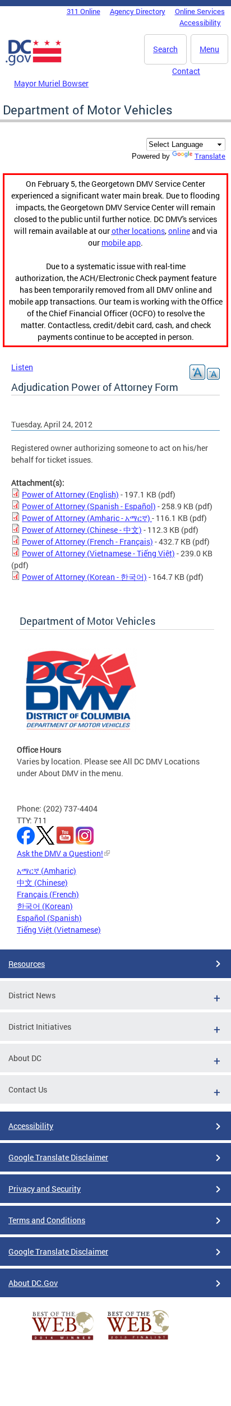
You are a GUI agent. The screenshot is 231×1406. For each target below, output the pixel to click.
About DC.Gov (33, 1283)
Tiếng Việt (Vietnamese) (59, 929)
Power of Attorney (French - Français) (87, 541)
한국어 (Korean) (45, 906)
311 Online (83, 11)
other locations (138, 230)
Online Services (200, 11)
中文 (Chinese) (42, 882)
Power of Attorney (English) (70, 494)
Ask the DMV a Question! (60, 853)
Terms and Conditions (46, 1220)
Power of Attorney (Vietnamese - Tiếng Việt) (98, 553)
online (179, 230)
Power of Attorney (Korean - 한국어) (84, 576)
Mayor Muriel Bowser (51, 83)
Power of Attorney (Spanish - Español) (89, 506)
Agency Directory (137, 11)
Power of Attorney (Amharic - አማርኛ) (87, 518)
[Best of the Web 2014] (62, 1340)
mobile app (121, 242)
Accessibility (200, 22)
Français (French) (48, 894)
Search (165, 49)
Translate (210, 156)
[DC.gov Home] (34, 63)
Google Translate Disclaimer (58, 1157)
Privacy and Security (44, 1188)
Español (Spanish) (49, 917)
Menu (209, 49)
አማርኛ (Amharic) (46, 870)
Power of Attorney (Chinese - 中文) (82, 529)
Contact (186, 71)
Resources (26, 963)
